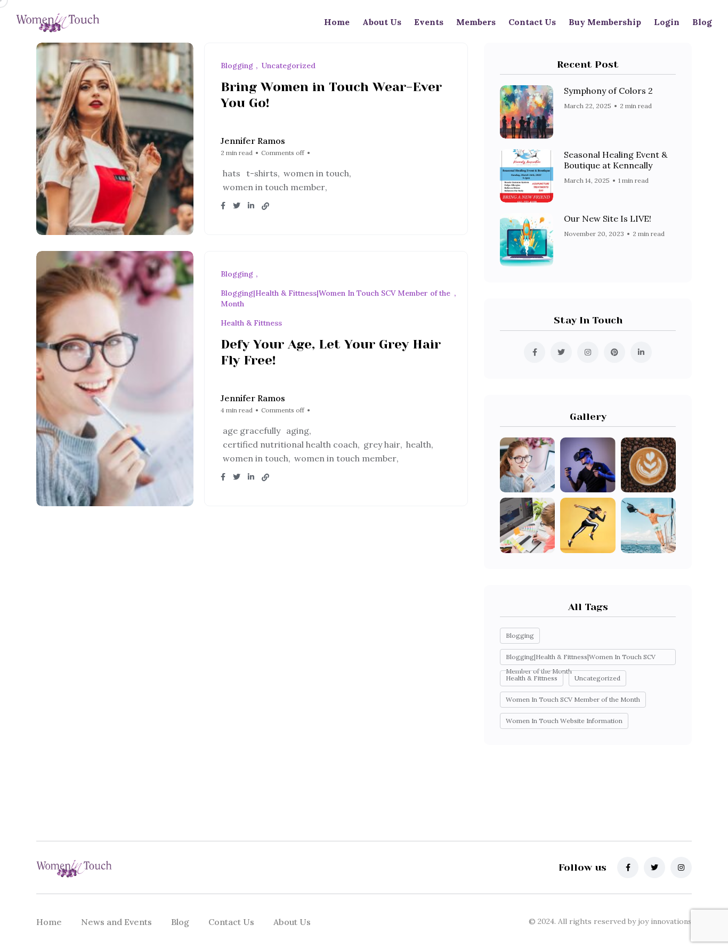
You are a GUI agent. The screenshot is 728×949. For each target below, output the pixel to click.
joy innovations (664, 921)
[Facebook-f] (627, 867)
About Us (381, 22)
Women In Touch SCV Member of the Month (573, 699)
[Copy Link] (265, 206)
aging (297, 430)
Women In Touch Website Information (564, 721)
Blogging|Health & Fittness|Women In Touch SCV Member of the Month (581, 659)
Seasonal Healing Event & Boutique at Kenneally (615, 160)
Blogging (520, 635)
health (418, 444)
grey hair (381, 444)
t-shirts (262, 173)
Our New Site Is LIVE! (607, 218)
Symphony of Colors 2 (608, 90)
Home (337, 22)
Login (667, 22)
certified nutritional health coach (290, 444)
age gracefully (251, 430)
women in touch (316, 173)
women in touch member (274, 187)
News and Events (116, 921)
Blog (702, 22)
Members (476, 22)
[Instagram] (681, 867)
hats (231, 173)
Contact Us (532, 22)
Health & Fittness (531, 678)
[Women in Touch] (58, 22)
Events (428, 22)
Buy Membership (605, 22)
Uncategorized (597, 678)
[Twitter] (654, 867)
